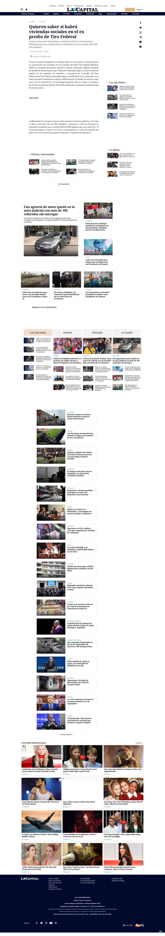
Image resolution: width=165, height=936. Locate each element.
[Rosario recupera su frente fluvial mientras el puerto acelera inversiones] (67, 418)
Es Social (135, 14)
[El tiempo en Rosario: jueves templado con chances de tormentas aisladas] (67, 475)
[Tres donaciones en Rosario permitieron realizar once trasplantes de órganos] (82, 162)
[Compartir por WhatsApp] (140, 32)
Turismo (113, 5)
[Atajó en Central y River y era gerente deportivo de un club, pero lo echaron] (121, 88)
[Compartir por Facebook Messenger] (140, 42)
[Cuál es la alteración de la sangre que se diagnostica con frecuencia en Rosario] (98, 253)
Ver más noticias (65, 734)
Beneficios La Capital (101, 5)
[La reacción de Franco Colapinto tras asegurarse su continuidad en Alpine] (67, 378)
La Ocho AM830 (85, 878)
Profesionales (79, 5)
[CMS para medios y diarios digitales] (127, 925)
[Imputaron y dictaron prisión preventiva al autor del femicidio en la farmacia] (97, 388)
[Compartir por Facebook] (140, 23)
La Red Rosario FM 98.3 (87, 880)
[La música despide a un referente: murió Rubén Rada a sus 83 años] (67, 551)
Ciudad (46, 14)
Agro (100, 14)
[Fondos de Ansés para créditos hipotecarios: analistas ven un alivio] (67, 570)
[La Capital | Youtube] (51, 923)
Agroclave (52, 885)
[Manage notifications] (160, 931)
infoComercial (53, 887)
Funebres (89, 5)
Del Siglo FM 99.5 (117, 878)
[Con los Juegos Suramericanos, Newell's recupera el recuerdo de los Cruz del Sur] (67, 437)
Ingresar (139, 9)
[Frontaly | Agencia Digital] (138, 925)
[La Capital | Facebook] (37, 923)
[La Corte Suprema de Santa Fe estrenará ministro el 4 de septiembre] (67, 703)
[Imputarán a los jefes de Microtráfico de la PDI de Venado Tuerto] (67, 684)
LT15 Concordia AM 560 (87, 883)
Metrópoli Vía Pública (55, 889)
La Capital (32, 21)
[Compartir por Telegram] (140, 37)
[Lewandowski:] (67, 722)
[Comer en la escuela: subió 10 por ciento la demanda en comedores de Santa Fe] (67, 608)
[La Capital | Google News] (56, 923)
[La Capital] (82, 9)
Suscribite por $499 (130, 9)
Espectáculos (112, 14)
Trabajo (69, 5)
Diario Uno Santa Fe (55, 880)
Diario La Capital (54, 878)
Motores (61, 5)
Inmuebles (52, 5)
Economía (78, 14)
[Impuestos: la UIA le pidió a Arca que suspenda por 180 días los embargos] (67, 532)
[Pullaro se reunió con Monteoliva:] (67, 513)
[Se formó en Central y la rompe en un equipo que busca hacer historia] (121, 116)
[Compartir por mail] (140, 47)
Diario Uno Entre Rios (55, 883)
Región (56, 14)
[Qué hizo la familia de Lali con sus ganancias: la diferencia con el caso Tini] (121, 156)
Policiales (90, 14)
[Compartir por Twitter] (140, 28)
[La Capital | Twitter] (41, 923)
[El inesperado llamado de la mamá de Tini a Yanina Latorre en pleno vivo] (121, 174)
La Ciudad (42, 21)
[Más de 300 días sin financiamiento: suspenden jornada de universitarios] (82, 171)
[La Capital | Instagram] (46, 923)
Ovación (66, 14)
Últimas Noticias (27, 14)
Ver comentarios (63, 184)
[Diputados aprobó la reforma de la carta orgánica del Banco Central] (67, 589)
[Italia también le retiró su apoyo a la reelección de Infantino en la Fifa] (67, 665)
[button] (22, 9)
